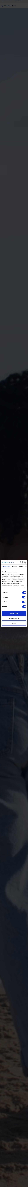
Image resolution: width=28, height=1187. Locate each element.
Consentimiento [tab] (6, 566)
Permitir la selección (14, 618)
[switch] (24, 597)
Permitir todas (14, 613)
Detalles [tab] (14, 566)
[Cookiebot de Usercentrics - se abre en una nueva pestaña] (20, 562)
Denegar (14, 623)
